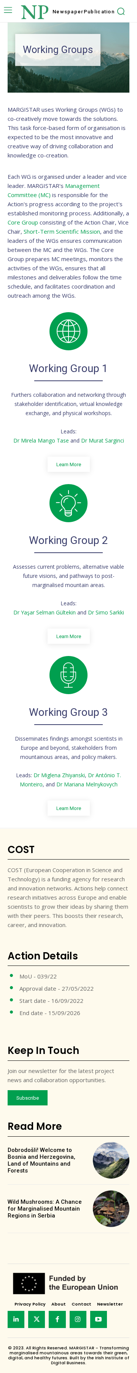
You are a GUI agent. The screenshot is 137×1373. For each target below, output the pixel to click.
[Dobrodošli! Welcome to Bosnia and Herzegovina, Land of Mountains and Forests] (111, 1160)
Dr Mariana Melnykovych (87, 784)
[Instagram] (78, 1319)
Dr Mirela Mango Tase (41, 440)
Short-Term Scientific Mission (62, 231)
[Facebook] (57, 1319)
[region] (68, 57)
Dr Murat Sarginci (102, 440)
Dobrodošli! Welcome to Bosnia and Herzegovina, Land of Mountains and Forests (41, 1160)
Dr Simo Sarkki (106, 612)
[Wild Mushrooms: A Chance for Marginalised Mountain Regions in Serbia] (111, 1208)
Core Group (23, 222)
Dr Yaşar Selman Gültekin (44, 612)
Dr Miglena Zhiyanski (59, 775)
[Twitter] (36, 1319)
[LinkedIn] (16, 1319)
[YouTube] (98, 1319)
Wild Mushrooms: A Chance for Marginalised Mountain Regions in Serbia (45, 1208)
